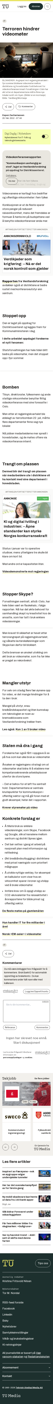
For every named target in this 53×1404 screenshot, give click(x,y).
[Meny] (47, 6)
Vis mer (11, 181)
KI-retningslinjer (11, 1344)
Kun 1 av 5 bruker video (30, 729)
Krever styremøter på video (20, 807)
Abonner (36, 6)
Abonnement (10, 1367)
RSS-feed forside (12, 1302)
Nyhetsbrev (9, 1326)
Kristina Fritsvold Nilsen (16, 1281)
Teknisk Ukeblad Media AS (29, 1388)
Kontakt (7, 1376)
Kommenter (27, 106)
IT (4, 21)
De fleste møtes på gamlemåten (23, 910)
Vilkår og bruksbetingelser (18, 1338)
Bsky (5, 1320)
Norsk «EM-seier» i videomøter (21, 934)
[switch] (45, 136)
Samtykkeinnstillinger (15, 1332)
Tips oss (43, 1263)
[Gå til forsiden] (5, 6)
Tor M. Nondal (11, 1293)
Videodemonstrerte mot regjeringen (25, 571)
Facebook (8, 1308)
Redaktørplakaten (39, 1356)
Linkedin (7, 1314)
